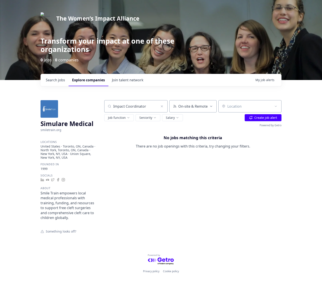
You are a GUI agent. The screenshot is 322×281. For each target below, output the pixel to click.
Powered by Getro (270, 125)
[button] (119, 117)
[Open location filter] (276, 106)
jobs (55, 80)
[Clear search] (162, 106)
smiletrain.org (51, 130)
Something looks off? (61, 231)
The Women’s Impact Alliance (97, 18)
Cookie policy (171, 271)
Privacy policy (151, 271)
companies (88, 80)
